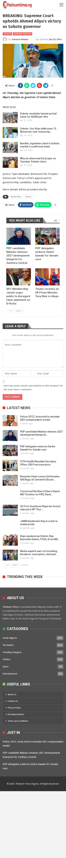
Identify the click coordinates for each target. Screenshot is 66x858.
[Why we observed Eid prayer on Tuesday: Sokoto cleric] (10, 162)
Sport (5, 666)
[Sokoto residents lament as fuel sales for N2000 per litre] (10, 117)
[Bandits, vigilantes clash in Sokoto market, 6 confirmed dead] (10, 147)
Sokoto (28, 197)
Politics (7, 34)
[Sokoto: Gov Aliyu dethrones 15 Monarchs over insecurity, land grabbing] (10, 132)
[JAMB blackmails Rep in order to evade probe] (10, 525)
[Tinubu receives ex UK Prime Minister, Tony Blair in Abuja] (47, 276)
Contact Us (13, 701)
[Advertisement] (33, 824)
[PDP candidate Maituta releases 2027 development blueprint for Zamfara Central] (18, 236)
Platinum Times (11, 607)
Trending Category (22, 34)
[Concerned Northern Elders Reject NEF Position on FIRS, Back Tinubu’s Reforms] (10, 495)
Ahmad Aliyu (16, 197)
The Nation (8, 645)
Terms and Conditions (18, 721)
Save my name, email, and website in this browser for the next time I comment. (33, 387)
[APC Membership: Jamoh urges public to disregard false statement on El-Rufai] (18, 276)
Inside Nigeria (10, 638)
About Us (12, 694)
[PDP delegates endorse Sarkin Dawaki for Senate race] (47, 236)
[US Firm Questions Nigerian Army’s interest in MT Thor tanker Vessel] (10, 510)
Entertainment (10, 673)
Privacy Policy (14, 708)
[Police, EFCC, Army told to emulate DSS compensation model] (10, 420)
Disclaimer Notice (16, 714)
